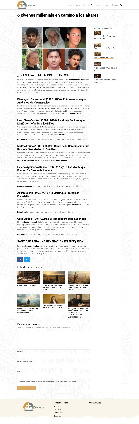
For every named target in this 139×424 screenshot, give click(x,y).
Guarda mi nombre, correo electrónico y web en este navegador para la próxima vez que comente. (48, 381)
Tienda (107, 5)
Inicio (71, 5)
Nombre (20, 351)
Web (18, 371)
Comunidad (98, 5)
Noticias (77, 5)
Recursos (86, 5)
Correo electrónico (25, 361)
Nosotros (115, 5)
